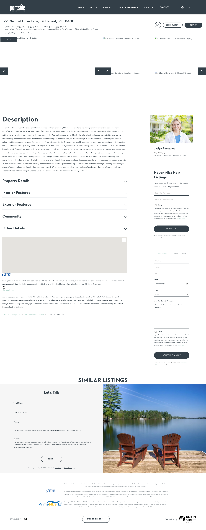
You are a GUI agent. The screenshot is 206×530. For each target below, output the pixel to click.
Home (6, 314)
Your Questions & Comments (164, 301)
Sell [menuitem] (92, 7)
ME (20, 314)
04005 (41, 314)
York (25, 314)
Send (50, 459)
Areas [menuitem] (106, 7)
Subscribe (171, 229)
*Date (156, 280)
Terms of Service (160, 364)
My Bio (184, 155)
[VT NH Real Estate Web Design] (187, 519)
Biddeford (33, 314)
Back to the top (95, 519)
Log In (187, 7)
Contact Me (177, 155)
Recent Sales (167, 155)
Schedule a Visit (180, 254)
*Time (156, 290)
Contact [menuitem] (164, 7)
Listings (14, 314)
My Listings (158, 155)
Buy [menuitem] (80, 7)
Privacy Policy (8, 290)
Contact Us (162, 254)
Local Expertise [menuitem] (127, 7)
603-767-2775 (159, 153)
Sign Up (193, 7)
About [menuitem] (147, 7)
